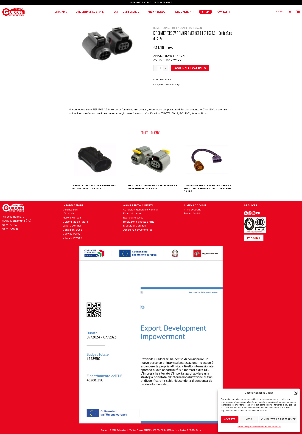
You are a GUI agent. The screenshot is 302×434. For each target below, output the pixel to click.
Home (156, 28)
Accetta (229, 419)
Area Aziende (156, 11)
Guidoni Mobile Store (90, 11)
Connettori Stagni (191, 28)
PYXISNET (253, 237)
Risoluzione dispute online (138, 221)
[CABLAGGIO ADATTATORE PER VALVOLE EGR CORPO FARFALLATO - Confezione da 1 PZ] (207, 159)
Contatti (223, 11)
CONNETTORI (170, 28)
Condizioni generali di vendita (140, 209)
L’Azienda (68, 213)
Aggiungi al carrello (190, 68)
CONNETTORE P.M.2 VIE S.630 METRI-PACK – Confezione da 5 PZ (94, 187)
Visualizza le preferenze (278, 419)
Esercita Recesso (133, 217)
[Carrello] (298, 11)
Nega (249, 419)
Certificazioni (70, 209)
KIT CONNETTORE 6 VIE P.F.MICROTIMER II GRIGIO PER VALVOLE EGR (152, 187)
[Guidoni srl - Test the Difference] (13, 12)
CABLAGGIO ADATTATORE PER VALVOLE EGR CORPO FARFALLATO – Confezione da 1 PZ (207, 188)
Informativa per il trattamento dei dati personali (259, 427)
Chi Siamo (61, 11)
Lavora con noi (72, 225)
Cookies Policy (71, 233)
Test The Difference (125, 11)
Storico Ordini (192, 213)
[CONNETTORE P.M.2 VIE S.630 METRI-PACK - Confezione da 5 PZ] (95, 159)
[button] (295, 392)
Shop (205, 11)
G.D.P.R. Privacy (72, 237)
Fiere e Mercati (183, 11)
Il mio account (192, 209)
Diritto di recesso (133, 213)
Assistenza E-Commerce (137, 229)
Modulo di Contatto (134, 225)
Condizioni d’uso (72, 229)
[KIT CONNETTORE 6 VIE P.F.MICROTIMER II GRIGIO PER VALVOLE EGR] (151, 159)
